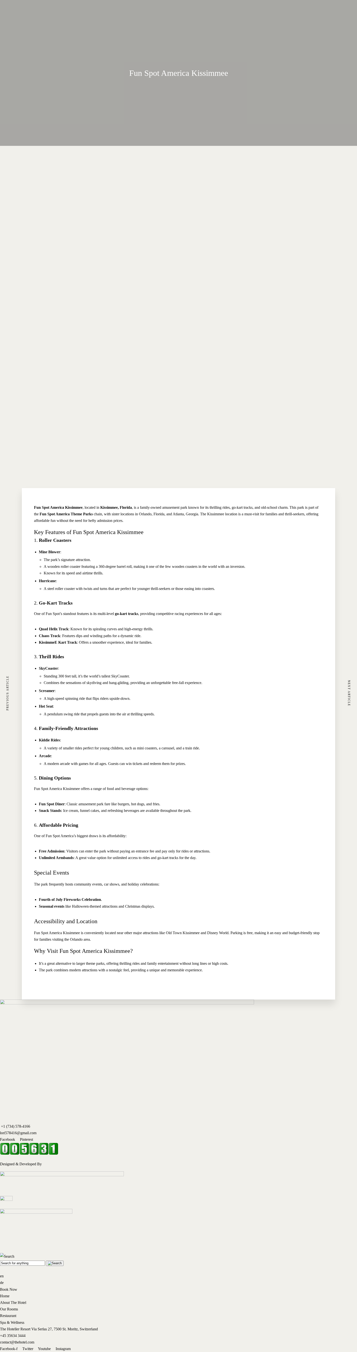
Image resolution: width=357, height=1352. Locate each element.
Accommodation (23, 162)
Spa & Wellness (12, 1322)
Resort (42, 162)
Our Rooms (9, 1309)
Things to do (59, 136)
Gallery (42, 149)
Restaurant (8, 1316)
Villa (40, 156)
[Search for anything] (55, 1263)
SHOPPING (59, 156)
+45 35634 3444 (13, 1336)
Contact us (116, 162)
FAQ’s (101, 162)
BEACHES (58, 149)
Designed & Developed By (21, 1164)
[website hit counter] (29, 1153)
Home (4, 162)
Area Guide (58, 129)
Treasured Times (12, 180)
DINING (56, 142)
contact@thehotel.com (17, 1342)
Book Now (8, 174)
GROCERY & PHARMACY (72, 162)
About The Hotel (13, 1302)
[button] (178, 398)
